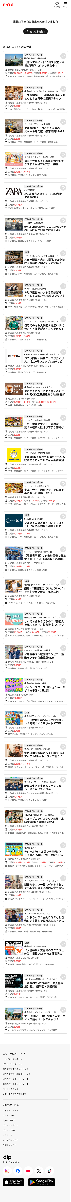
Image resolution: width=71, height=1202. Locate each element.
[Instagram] (7, 1171)
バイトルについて (10, 1088)
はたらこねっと (10, 1135)
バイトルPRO (9, 1130)
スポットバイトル (10, 1110)
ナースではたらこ (10, 1140)
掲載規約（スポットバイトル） (16, 1084)
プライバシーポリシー (12, 1064)
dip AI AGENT (9, 1120)
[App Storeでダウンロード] (13, 1182)
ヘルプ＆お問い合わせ (12, 1059)
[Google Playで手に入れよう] (41, 1182)
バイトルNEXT (9, 1115)
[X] (39, 1171)
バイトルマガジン (10, 1125)
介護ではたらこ (10, 1145)
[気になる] (63, 56)
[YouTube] (28, 1171)
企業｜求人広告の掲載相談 (14, 1093)
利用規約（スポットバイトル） (16, 1079)
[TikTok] (49, 1171)
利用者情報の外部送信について (16, 1074)
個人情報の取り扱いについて (15, 1069)
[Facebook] (17, 1171)
